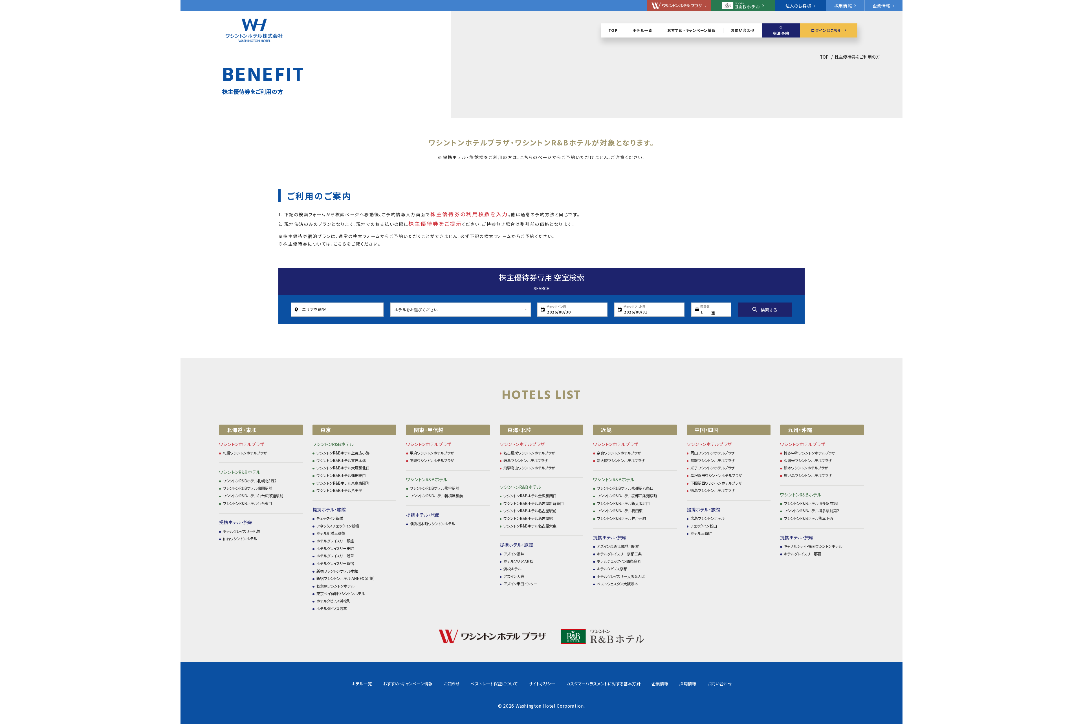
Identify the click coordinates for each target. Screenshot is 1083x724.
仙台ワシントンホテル (240, 538)
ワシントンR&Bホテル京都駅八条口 (625, 488)
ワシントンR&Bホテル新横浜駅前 (436, 495)
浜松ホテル (512, 568)
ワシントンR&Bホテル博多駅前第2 (811, 510)
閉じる (1037, 52)
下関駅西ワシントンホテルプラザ (716, 483)
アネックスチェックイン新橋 (337, 526)
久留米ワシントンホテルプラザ (807, 460)
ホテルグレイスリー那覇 (802, 554)
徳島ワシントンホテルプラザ (712, 490)
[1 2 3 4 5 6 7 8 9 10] (711, 310)
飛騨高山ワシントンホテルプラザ (529, 468)
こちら (340, 243)
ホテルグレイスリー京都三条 (619, 554)
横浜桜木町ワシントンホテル (432, 523)
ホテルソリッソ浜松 (518, 561)
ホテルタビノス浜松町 (333, 601)
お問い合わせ (719, 684)
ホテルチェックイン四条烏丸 (619, 561)
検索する (769, 310)
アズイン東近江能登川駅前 (618, 546)
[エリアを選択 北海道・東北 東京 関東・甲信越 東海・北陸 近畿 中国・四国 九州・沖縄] (337, 310)
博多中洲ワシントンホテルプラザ (809, 453)
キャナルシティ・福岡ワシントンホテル (813, 546)
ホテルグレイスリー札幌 (241, 531)
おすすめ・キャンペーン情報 (408, 684)
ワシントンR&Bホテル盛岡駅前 (247, 488)
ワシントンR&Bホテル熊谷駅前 (434, 488)
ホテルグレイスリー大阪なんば (621, 576)
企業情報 (659, 684)
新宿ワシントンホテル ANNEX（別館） (345, 578)
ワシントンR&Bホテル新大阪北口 (623, 503)
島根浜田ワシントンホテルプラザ (716, 475)
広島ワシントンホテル (707, 518)
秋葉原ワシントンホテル (335, 586)
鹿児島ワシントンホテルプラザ (807, 475)
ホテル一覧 (361, 684)
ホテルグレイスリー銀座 (335, 541)
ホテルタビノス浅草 (331, 608)
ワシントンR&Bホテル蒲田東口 (341, 475)
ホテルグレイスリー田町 (335, 548)
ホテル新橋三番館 (330, 533)
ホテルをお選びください (416, 309)
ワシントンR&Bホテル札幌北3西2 (249, 481)
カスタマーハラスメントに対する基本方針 (603, 684)
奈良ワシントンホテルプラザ (619, 453)
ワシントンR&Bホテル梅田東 (619, 510)
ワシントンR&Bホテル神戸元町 (621, 518)
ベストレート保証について (494, 684)
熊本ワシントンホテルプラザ (806, 468)
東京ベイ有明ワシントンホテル (340, 593)
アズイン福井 (513, 554)
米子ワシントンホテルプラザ (712, 468)
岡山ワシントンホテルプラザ (712, 453)
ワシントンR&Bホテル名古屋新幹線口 (533, 503)
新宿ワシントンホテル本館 (337, 571)
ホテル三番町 (701, 533)
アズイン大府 (513, 576)
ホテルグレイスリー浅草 (335, 556)
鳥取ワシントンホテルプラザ (712, 460)
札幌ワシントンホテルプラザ (245, 453)
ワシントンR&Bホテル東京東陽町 (342, 483)
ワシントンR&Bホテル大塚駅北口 (342, 468)
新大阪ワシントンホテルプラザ (620, 460)
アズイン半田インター (520, 583)
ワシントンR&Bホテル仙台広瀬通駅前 (253, 495)
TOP (824, 57)
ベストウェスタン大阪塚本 (617, 583)
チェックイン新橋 (329, 518)
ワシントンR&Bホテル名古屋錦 (528, 518)
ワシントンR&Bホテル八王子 (339, 490)
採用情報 (687, 684)
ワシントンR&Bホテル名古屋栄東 (529, 526)
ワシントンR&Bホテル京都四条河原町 (627, 495)
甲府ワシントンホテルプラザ (432, 453)
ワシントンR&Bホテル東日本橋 (341, 460)
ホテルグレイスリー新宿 (335, 563)
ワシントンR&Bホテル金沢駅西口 (529, 495)
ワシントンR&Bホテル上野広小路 (342, 453)
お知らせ (451, 684)
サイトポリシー (542, 684)
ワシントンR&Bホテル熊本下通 (808, 518)
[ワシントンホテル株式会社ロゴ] (254, 30)
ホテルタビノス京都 (612, 568)
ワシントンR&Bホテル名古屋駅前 (529, 510)
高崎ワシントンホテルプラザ (432, 460)
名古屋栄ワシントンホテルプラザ (529, 453)
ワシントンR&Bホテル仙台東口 (247, 503)
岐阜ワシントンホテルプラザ (525, 460)
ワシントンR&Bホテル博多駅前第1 (811, 503)
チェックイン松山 (703, 526)
